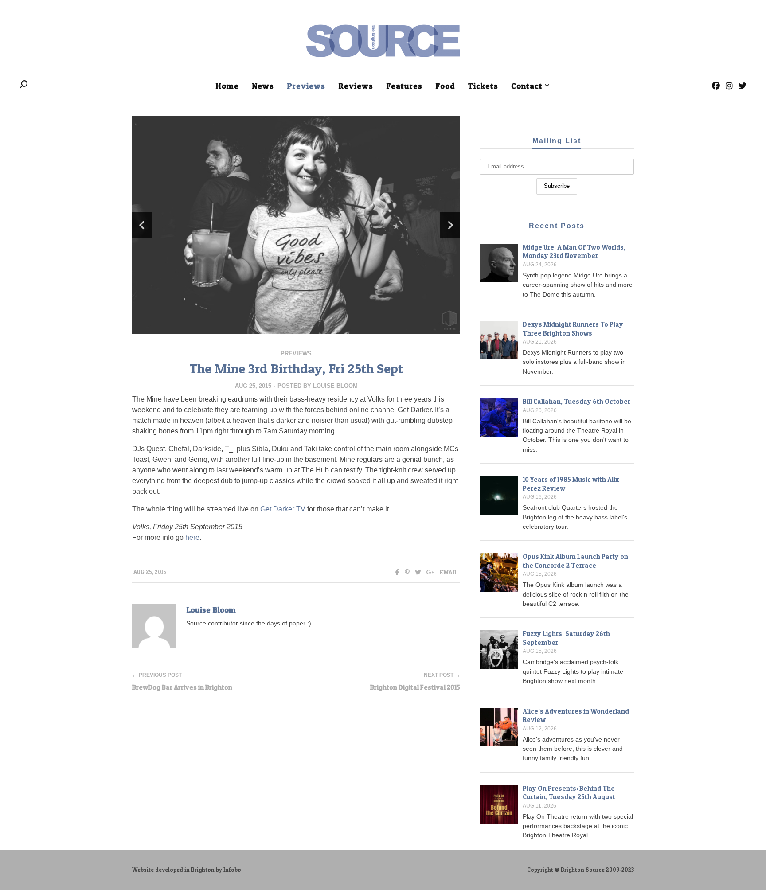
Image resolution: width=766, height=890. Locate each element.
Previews (296, 353)
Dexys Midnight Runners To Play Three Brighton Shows (573, 328)
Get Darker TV (282, 509)
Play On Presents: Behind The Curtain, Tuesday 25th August (569, 792)
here (192, 537)
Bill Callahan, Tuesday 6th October (576, 401)
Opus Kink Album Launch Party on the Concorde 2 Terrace (575, 561)
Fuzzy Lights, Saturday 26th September (566, 638)
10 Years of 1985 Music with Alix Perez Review (571, 483)
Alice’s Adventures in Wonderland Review (576, 715)
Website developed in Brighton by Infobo (186, 870)
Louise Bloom (335, 386)
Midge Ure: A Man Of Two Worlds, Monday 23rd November (574, 251)
